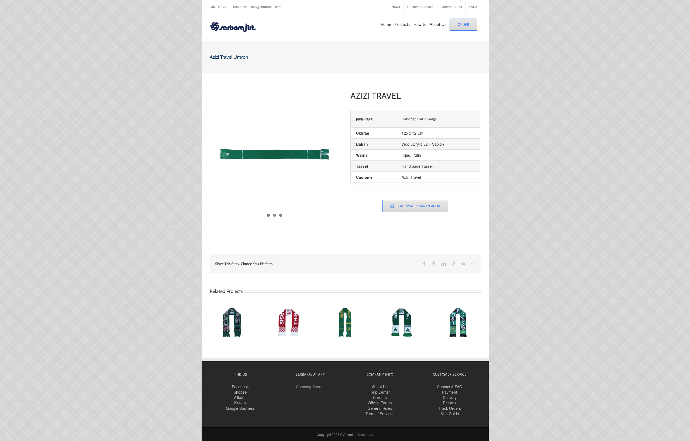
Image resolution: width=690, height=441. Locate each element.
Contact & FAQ (449, 386)
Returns (449, 402)
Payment (449, 392)
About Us (380, 386)
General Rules (380, 408)
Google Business (240, 408)
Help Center (380, 392)
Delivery (450, 397)
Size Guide (449, 413)
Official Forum (380, 402)
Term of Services (379, 413)
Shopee (240, 392)
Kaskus (240, 402)
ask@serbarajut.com (266, 6)
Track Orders (450, 408)
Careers (380, 397)
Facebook (240, 386)
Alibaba (240, 397)
